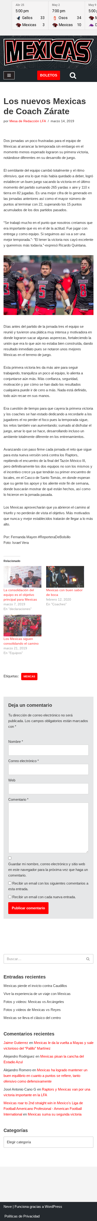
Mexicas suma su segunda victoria (54, 1114)
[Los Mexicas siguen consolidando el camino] (22, 625)
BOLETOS (48, 75)
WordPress (53, 1207)
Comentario (18, 799)
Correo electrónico (23, 761)
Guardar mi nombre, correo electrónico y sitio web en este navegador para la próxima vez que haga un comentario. (48, 869)
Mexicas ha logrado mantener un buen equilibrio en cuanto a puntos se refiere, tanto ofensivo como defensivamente (45, 1075)
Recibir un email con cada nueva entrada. (44, 897)
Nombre (15, 742)
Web (11, 780)
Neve (8, 1207)
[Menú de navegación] (9, 75)
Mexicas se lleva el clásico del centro (32, 1018)
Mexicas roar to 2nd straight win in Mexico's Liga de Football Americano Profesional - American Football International (43, 1108)
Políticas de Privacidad (22, 1216)
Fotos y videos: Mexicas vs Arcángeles (34, 1002)
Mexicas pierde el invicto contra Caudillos (35, 986)
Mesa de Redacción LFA (27, 121)
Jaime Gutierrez (16, 1043)
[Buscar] (73, 75)
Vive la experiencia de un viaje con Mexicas (37, 994)
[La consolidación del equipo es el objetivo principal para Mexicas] (22, 577)
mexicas (29, 676)
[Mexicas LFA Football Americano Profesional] (48, 52)
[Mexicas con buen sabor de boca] (65, 577)
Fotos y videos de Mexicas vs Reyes (32, 1010)
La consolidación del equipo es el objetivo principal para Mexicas (20, 594)
